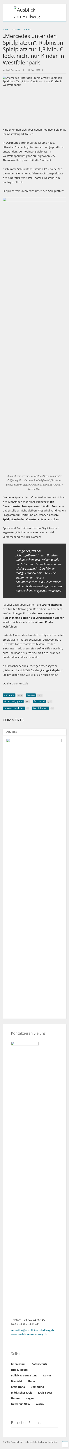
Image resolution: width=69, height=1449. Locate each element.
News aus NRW (20, 1404)
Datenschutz (39, 1364)
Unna (31, 1381)
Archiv (40, 1404)
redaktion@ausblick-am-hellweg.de (32, 1330)
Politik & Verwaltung (24, 1375)
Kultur (47, 1375)
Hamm (15, 1398)
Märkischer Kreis (21, 1392)
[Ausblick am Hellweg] (26, 16)
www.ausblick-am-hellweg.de (29, 1334)
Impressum (18, 1364)
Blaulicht (16, 1381)
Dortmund (37, 1387)
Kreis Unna (18, 1387)
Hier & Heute (19, 1369)
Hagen (30, 1398)
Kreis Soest (45, 1392)
